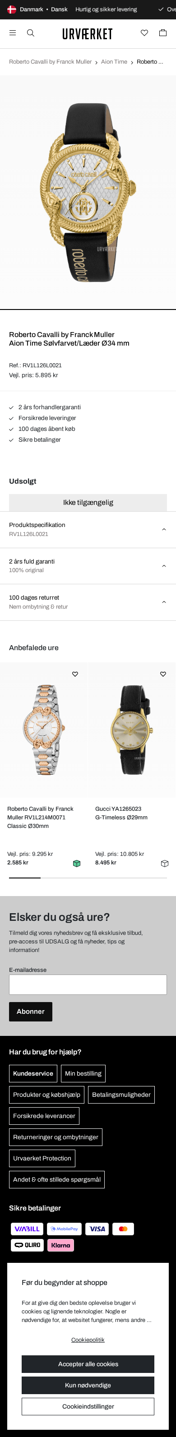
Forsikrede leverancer (44, 1116)
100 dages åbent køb (46, 428)
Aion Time (114, 62)
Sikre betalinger (39, 439)
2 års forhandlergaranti (49, 407)
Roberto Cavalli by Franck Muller (50, 62)
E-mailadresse (27, 970)
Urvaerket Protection (42, 1158)
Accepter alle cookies (88, 1364)
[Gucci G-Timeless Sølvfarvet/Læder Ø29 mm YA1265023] (132, 730)
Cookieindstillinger (88, 1406)
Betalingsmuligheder (121, 1094)
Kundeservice (33, 1073)
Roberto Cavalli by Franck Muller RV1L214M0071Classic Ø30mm (40, 817)
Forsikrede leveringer (46, 418)
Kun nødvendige (88, 1385)
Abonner (31, 1011)
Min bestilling (83, 1073)
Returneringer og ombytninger (55, 1137)
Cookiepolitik (88, 1340)
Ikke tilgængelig (88, 502)
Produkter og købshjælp (46, 1094)
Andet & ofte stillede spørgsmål (57, 1179)
